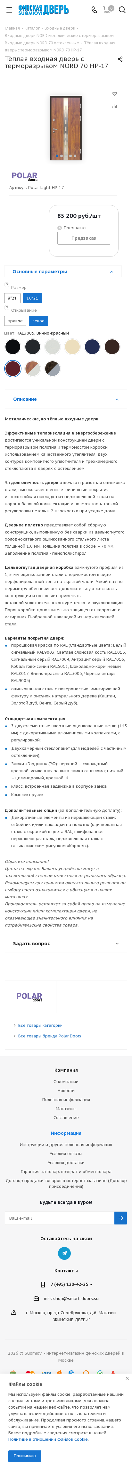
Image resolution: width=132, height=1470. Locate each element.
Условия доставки (66, 1162)
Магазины (66, 1108)
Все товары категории (40, 1025)
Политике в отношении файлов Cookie (48, 1439)
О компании (66, 1081)
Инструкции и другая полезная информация (66, 1144)
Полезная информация (66, 1099)
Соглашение (66, 1117)
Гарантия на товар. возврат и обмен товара (66, 1171)
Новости (66, 1090)
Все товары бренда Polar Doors (49, 1036)
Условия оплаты (66, 1153)
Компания (66, 1070)
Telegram (64, 1253)
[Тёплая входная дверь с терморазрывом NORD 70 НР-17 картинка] (66, 128)
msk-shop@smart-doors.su (71, 1298)
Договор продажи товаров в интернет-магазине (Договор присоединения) (66, 1183)
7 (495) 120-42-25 (69, 1284)
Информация (66, 1133)
